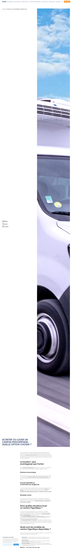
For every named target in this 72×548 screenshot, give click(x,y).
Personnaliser (5, 544)
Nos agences (58, 1)
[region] (11, 541)
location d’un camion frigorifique (31, 454)
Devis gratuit (67, 1)
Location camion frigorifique (35, 1)
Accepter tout (16, 544)
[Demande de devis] (62, 1)
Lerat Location (4, 1)
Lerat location (4, 9)
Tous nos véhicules (51, 1)
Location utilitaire (17, 1)
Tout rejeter (10, 544)
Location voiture (44, 1)
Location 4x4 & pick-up (25, 1)
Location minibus (10, 1)
